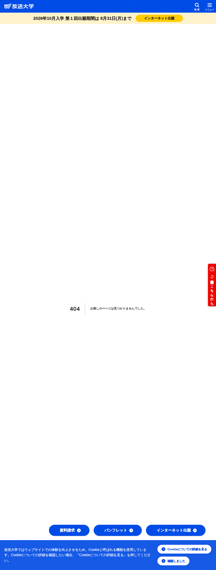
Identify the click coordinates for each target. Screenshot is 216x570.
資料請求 (67, 530)
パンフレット (115, 530)
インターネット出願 (174, 530)
